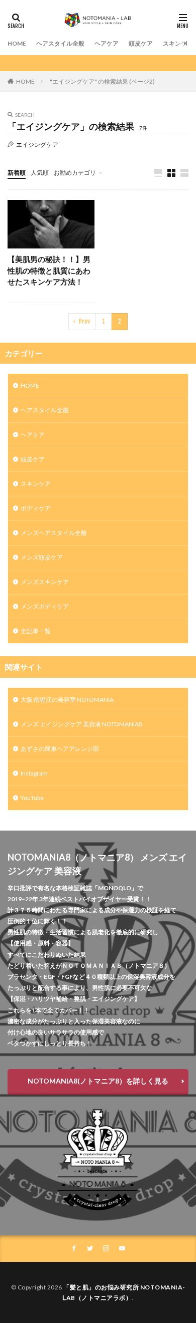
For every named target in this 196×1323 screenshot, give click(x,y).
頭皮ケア (141, 43)
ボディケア (36, 508)
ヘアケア (106, 43)
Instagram (34, 773)
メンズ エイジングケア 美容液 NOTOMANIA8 (81, 724)
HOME (17, 43)
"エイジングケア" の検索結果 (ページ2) (102, 81)
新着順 (17, 172)
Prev (84, 321)
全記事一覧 (36, 631)
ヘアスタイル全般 (60, 43)
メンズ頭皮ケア (42, 557)
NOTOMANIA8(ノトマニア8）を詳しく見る (98, 1081)
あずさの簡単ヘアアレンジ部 (60, 748)
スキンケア (178, 43)
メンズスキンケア (45, 582)
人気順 (40, 172)
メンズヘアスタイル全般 (54, 533)
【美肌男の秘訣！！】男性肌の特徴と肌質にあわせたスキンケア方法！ (49, 270)
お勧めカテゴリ (75, 172)
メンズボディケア (45, 606)
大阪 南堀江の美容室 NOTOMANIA (67, 699)
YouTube (32, 798)
